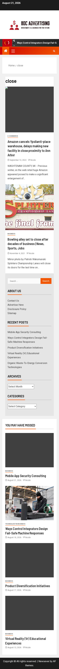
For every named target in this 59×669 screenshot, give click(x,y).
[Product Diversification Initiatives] (29, 560)
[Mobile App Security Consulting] (29, 450)
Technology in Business (15, 524)
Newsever (43, 661)
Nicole (33, 160)
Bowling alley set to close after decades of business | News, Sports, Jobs (28, 243)
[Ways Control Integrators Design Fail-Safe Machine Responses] (29, 503)
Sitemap (12, 313)
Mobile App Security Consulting (24, 332)
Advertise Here (16, 304)
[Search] (54, 51)
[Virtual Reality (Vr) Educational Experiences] (29, 613)
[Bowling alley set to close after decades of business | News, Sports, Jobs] (29, 207)
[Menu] (13, 51)
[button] (13, 51)
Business (11, 234)
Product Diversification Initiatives (25, 347)
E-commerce (13, 136)
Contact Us (13, 300)
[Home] (5, 51)
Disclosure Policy (17, 309)
